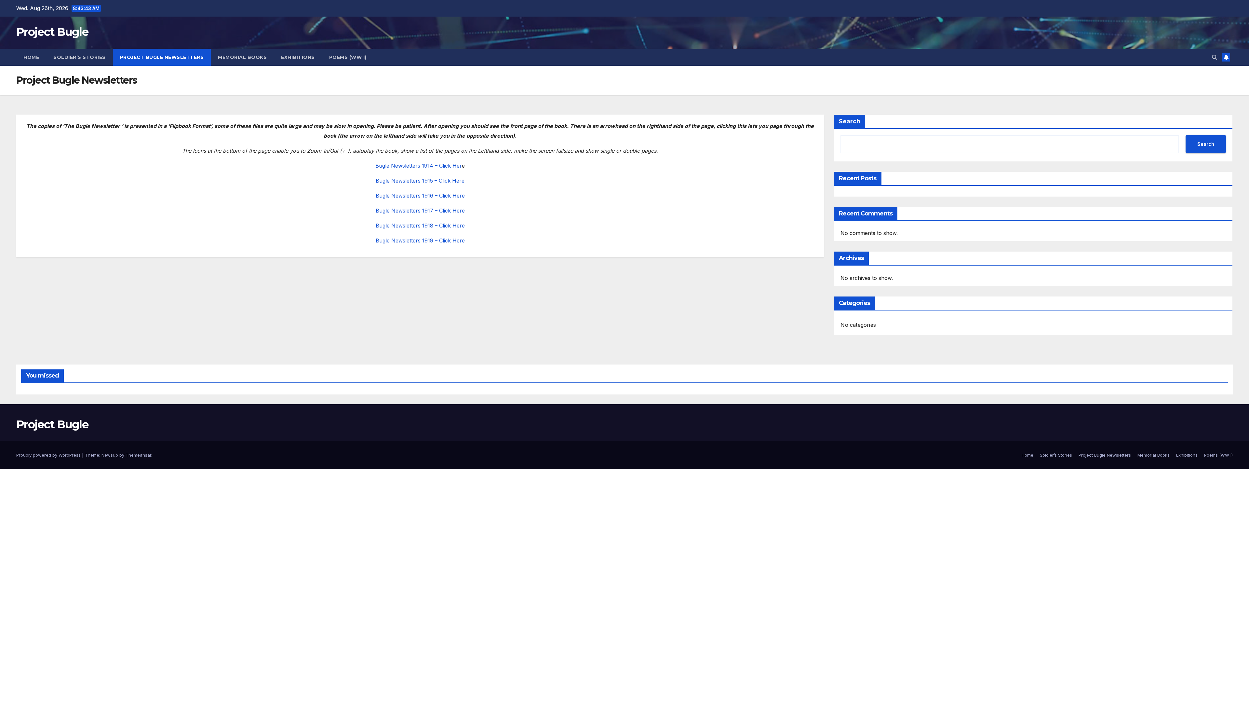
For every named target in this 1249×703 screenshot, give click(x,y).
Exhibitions (298, 57)
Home (31, 57)
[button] (1214, 57)
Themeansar (138, 455)
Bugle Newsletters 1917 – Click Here (420, 210)
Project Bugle (52, 32)
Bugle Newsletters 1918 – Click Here (420, 225)
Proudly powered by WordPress (49, 455)
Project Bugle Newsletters (162, 57)
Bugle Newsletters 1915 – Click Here (420, 180)
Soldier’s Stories (79, 57)
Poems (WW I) (348, 57)
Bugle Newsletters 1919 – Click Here (420, 240)
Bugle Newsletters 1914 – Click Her (418, 165)
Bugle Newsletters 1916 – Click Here (420, 195)
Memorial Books (242, 57)
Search (849, 121)
